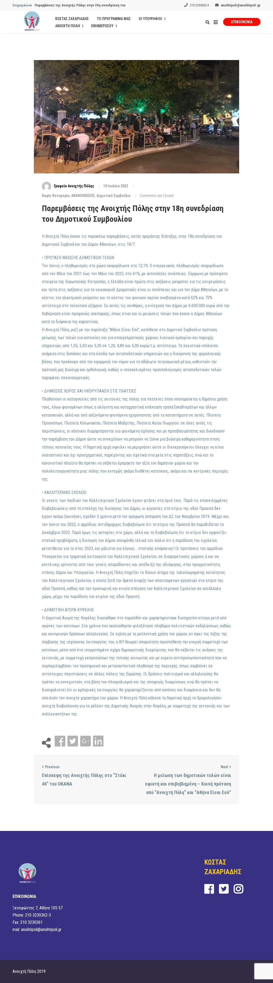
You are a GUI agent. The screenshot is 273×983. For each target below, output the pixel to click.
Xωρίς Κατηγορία (56, 195)
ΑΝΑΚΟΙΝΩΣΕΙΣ (83, 195)
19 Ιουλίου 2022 (115, 186)
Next (224, 767)
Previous (52, 767)
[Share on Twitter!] (73, 741)
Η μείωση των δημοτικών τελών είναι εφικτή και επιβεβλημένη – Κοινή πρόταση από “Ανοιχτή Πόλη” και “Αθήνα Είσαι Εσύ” (188, 783)
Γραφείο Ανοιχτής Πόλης (74, 186)
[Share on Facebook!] (60, 741)
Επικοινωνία (241, 22)
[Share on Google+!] (86, 741)
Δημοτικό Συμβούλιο (114, 195)
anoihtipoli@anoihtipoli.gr (240, 5)
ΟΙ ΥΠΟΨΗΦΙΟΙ (151, 19)
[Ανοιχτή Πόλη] (32, 22)
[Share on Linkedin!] (98, 741)
